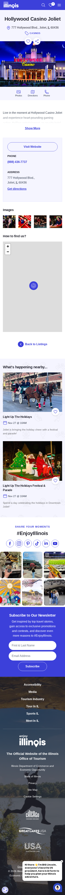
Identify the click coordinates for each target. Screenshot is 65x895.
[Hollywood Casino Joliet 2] (40, 221)
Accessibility (32, 684)
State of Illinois (32, 776)
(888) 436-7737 (17, 161)
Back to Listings (36, 344)
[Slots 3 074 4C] (9, 221)
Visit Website (32, 146)
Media (33, 691)
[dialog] (5, 890)
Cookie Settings (33, 796)
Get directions (17, 188)
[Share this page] (36, 41)
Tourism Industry (32, 699)
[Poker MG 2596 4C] (55, 221)
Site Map (32, 789)
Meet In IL (32, 720)
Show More (32, 128)
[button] (33, 285)
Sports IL (32, 713)
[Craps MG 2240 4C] (24, 221)
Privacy (32, 783)
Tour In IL (32, 706)
